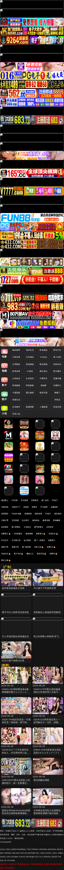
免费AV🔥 (53, 553)
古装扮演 (16, 378)
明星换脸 (30, 385)
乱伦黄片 (25, 520)
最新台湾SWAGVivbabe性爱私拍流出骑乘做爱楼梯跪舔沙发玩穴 (16, 813)
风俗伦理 (57, 406)
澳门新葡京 (16, 527)
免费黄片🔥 (40, 533)
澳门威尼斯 (26, 547)
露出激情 (30, 392)
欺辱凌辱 (16, 371)
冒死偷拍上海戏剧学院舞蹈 (47, 612)
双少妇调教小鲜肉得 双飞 (46, 636)
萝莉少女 (57, 350)
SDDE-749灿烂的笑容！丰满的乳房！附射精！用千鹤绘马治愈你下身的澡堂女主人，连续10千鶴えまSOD (16, 724)
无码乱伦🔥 (53, 533)
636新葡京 (18, 533)
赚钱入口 (30, 553)
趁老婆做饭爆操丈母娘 (13, 588)
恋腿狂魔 (57, 378)
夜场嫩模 (56, 520)
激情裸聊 (29, 533)
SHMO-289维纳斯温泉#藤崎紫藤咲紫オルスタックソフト (15, 692)
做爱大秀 (4, 547)
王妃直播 (15, 520)
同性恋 (57, 399)
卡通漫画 (16, 392)
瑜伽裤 (43, 385)
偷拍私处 (36, 520)
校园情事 (30, 406)
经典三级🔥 (39, 547)
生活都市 (16, 406)
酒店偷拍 (57, 513)
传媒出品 (16, 399)
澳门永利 (45, 500)
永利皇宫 (50, 527)
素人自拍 (57, 357)
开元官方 (4, 540)
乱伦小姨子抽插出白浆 (13, 660)
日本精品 (30, 357)
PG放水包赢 (16, 513)
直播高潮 (28, 513)
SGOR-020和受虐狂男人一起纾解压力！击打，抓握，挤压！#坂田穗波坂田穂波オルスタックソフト (47, 724)
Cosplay (43, 357)
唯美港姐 (43, 364)
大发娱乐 (27, 527)
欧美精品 (43, 350)
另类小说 (16, 413)
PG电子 (55, 500)
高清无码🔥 (41, 553)
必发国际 (4, 527)
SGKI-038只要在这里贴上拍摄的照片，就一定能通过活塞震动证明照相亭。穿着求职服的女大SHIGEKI (16, 784)
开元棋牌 (24, 500)
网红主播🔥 (6, 560)
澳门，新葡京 (39, 540)
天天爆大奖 (16, 540)
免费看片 (51, 540)
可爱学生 (43, 378)
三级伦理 (16, 357)
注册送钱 (4, 507)
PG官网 (15, 500)
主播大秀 (4, 520)
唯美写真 (43, 392)
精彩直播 (38, 513)
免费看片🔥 (6, 533)
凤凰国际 (4, 513)
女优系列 (30, 378)
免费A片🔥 (51, 547)
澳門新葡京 (38, 527)
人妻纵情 (43, 406)
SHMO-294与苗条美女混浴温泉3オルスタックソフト (47, 751)
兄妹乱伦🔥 (6, 553)
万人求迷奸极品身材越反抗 (15, 636)
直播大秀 (15, 547)
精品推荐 (16, 350)
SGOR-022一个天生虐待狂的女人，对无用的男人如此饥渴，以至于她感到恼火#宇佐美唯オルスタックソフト (16, 754)
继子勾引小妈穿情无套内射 (15, 612)
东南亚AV (57, 364)
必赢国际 (54, 507)
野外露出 (57, 371)
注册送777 (16, 507)
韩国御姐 (30, 364)
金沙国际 (27, 540)
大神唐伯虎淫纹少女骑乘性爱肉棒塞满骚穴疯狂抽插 (47, 812)
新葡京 (34, 507)
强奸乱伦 (30, 350)
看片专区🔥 (18, 553)
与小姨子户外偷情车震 (44, 588)
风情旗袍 (16, 385)
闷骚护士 (57, 385)
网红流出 (43, 371)
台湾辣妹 (16, 364)
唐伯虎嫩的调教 (41, 780)
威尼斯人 (4, 500)
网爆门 (57, 392)
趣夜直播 (46, 520)
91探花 (30, 371)
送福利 (26, 507)
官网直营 (34, 500)
